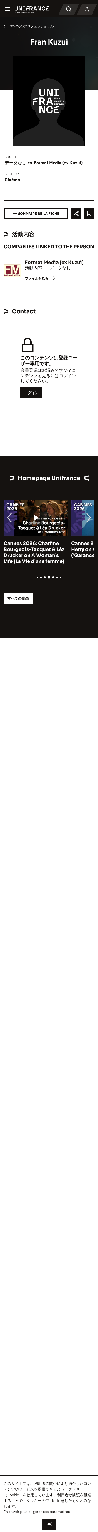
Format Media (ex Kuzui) (58, 162)
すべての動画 (18, 598)
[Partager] (76, 213)
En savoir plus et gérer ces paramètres (37, 1511)
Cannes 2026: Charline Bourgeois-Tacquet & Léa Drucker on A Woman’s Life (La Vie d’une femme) (34, 552)
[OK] (49, 1524)
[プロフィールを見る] (86, 9)
